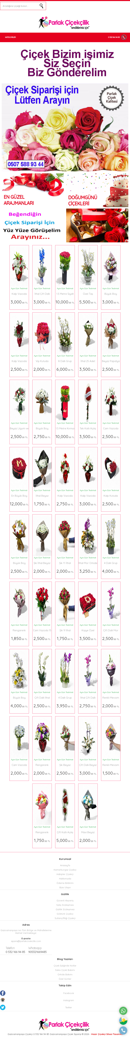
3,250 (87, 571)
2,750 (42, 436)
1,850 (19, 638)
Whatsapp (35, 948)
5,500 (87, 301)
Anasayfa (65, 865)
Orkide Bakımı (65, 974)
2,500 (19, 369)
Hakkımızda (65, 878)
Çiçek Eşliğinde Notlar (65, 965)
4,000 (110, 571)
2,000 (42, 369)
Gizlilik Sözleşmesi (65, 909)
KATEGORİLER (10, 37)
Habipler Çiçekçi (65, 874)
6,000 (65, 369)
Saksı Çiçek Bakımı (65, 970)
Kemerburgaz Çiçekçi (65, 869)
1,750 (42, 503)
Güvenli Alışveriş (65, 900)
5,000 (65, 840)
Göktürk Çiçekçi (65, 913)
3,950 (65, 705)
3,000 (19, 301)
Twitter (68, 1007)
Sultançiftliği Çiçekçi (65, 918)
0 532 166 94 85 (114, 37)
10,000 (65, 301)
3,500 (87, 369)
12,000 (19, 503)
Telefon (10, 948)
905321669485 (37, 950)
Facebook (68, 993)
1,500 (111, 773)
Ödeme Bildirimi (65, 883)
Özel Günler (65, 978)
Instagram (68, 1000)
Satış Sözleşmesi (65, 905)
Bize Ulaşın (65, 887)
